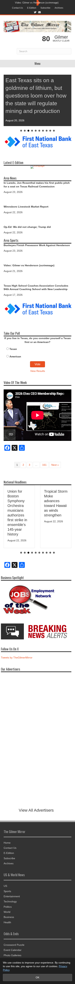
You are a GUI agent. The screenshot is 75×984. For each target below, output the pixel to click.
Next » (55, 464)
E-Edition (31, 8)
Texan (13, 349)
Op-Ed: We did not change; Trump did (27, 226)
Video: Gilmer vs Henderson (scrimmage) (36, 2)
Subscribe (45, 8)
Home (7, 842)
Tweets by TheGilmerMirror (16, 657)
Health (7, 922)
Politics (8, 906)
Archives (59, 8)
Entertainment (12, 896)
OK (37, 977)
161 (44, 464)
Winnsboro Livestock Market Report (26, 206)
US (5, 885)
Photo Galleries (12, 955)
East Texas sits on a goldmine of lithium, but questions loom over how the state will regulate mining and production (35, 95)
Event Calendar (12, 949)
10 (54, 131)
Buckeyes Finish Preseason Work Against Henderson (37, 245)
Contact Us (17, 8)
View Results (37, 370)
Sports (7, 891)
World (7, 911)
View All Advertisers (36, 810)
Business (9, 917)
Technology (10, 901)
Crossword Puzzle (14, 944)
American (15, 356)
